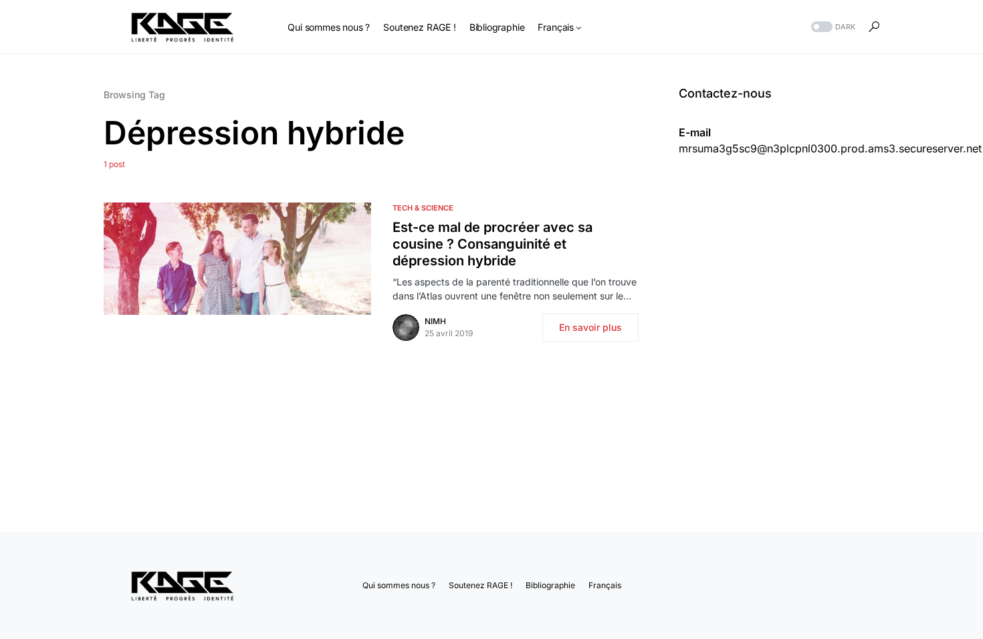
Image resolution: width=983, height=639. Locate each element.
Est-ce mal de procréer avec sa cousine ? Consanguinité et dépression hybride (492, 244)
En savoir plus (590, 327)
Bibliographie (550, 585)
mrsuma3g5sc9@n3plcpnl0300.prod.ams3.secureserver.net (830, 148)
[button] (831, 27)
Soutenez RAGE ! (480, 585)
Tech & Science (423, 208)
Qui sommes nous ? (398, 585)
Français (604, 585)
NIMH (435, 321)
